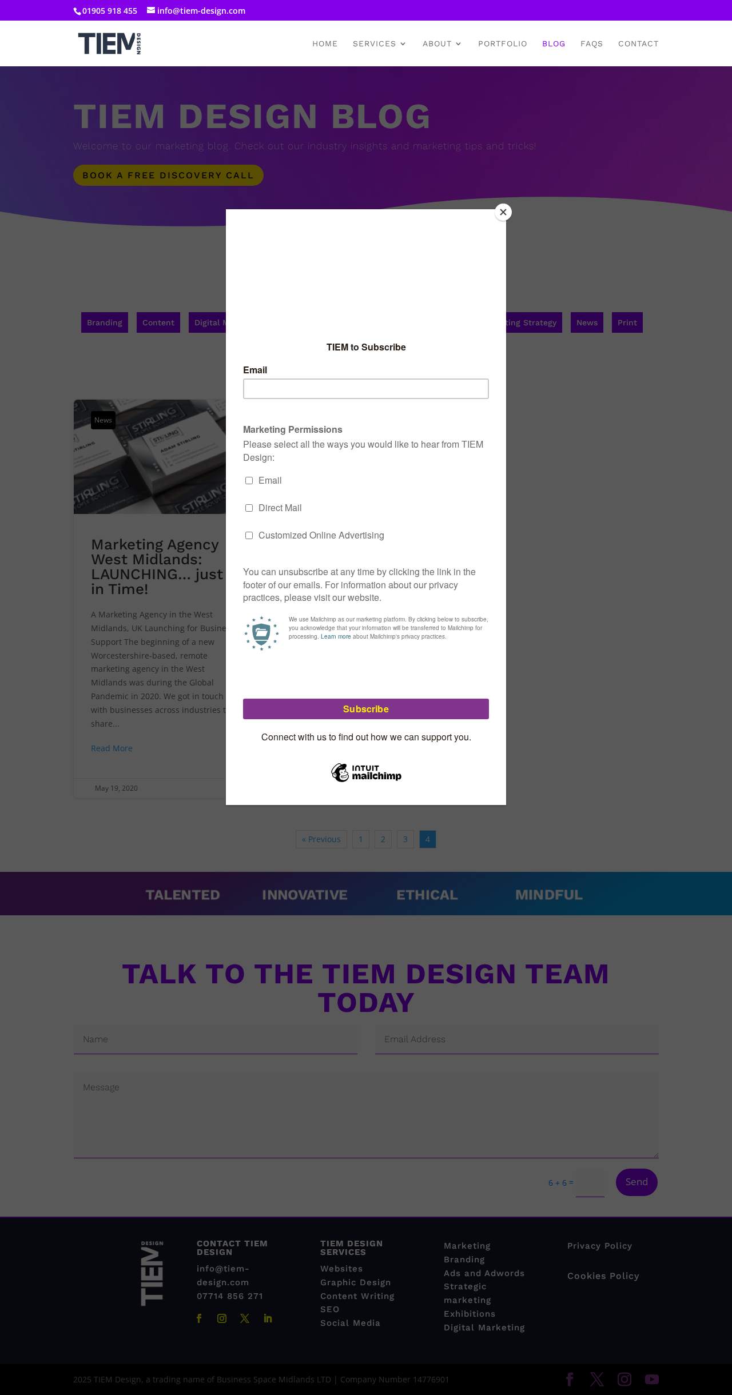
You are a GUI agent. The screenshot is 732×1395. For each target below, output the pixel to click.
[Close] (503, 212)
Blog (554, 43)
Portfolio (502, 43)
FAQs (591, 43)
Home (325, 43)
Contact (638, 43)
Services (374, 43)
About (437, 43)
